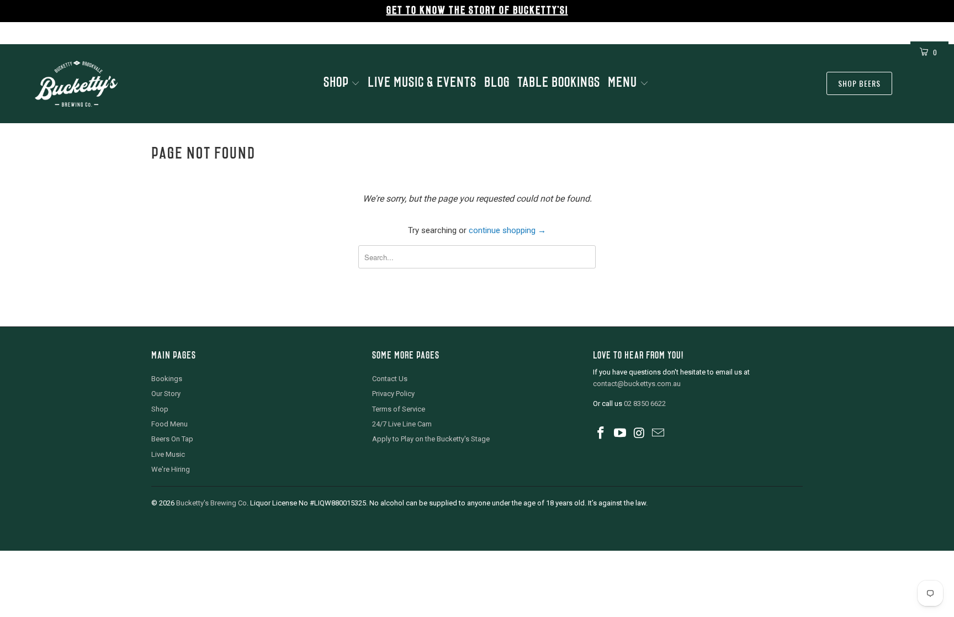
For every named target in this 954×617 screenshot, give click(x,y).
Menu (624, 83)
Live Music (168, 454)
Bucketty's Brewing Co (211, 503)
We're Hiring (170, 469)
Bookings (166, 379)
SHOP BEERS (859, 83)
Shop (337, 83)
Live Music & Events (422, 83)
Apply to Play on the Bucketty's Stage (431, 439)
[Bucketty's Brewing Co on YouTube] (620, 433)
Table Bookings (558, 83)
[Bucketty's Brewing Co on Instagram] (639, 433)
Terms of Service (398, 409)
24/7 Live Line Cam (402, 424)
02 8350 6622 (645, 403)
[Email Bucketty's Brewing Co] (658, 433)
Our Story (166, 393)
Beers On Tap (172, 439)
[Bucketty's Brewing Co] (76, 83)
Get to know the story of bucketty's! (477, 11)
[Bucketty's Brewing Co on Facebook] (601, 433)
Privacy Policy (393, 393)
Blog (497, 83)
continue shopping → (507, 230)
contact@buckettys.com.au (637, 383)
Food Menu (169, 424)
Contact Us (389, 379)
